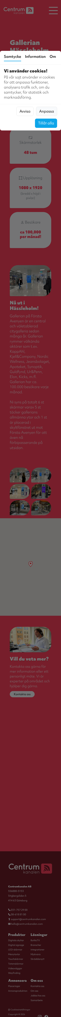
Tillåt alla (46, 123)
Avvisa (25, 111)
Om (53, 56)
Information (35, 56)
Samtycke (12, 56)
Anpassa (46, 111)
